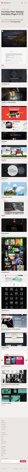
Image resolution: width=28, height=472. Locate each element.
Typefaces (3, 427)
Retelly (3, 215)
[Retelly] (14, 207)
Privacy (21, 468)
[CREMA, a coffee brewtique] (14, 94)
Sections (3, 424)
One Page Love (7, 2)
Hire (2, 436)
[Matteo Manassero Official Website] (14, 321)
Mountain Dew (5, 272)
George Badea (5, 347)
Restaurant (3, 104)
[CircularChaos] (14, 292)
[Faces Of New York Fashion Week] (14, 376)
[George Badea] (14, 339)
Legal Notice (16, 468)
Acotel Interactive (6, 366)
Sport (7, 330)
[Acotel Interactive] (14, 358)
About (25, 468)
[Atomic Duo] (14, 170)
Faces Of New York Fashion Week (10, 384)
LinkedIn (3, 452)
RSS (2, 455)
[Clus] (14, 47)
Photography (3, 386)
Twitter (2, 448)
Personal (3, 330)
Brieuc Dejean (5, 233)
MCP (2, 440)
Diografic (3, 160)
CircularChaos (5, 310)
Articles (3, 429)
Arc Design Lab (5, 84)
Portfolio (3, 85)
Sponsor (3, 443)
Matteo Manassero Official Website (10, 329)
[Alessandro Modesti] (14, 189)
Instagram (3, 450)
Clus (2, 65)
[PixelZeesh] (14, 123)
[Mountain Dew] (14, 254)
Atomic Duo (4, 178)
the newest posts (15, 21)
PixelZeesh (4, 141)
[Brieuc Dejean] (14, 225)
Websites (3, 422)
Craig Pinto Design (6, 403)
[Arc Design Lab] (14, 75)
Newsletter (3, 441)
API (2, 438)
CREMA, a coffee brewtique (8, 102)
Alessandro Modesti (6, 197)
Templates (3, 426)
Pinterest (3, 453)
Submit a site (4, 434)
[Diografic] (14, 152)
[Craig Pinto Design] (14, 395)
